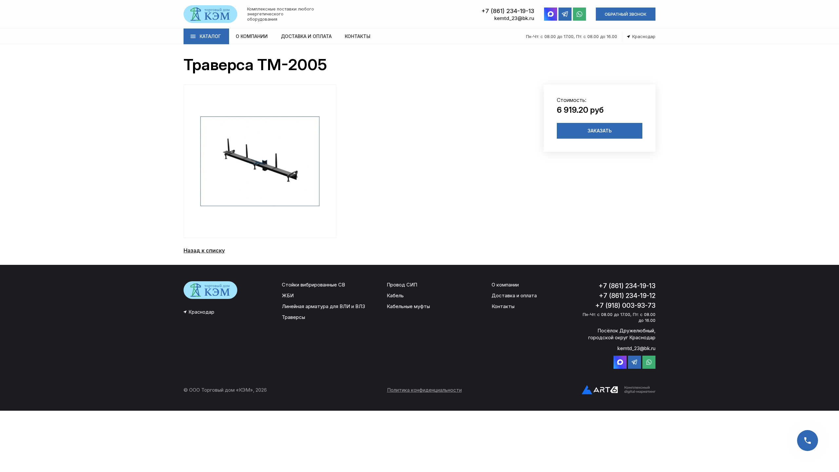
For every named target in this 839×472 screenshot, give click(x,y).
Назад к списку (204, 250)
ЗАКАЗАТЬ (600, 130)
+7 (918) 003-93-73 (625, 305)
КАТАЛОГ (210, 36)
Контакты (503, 306)
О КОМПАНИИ (252, 36)
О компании (505, 285)
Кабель (395, 295)
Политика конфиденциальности (424, 390)
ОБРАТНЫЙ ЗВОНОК (626, 14)
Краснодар (201, 312)
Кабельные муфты (408, 306)
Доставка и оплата (514, 295)
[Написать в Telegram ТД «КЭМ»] (565, 14)
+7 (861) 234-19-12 (627, 296)
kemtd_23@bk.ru (636, 348)
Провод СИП (402, 285)
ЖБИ (288, 295)
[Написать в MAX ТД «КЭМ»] (550, 14)
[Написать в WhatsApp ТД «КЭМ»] (579, 14)
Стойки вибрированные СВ (313, 285)
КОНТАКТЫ (357, 36)
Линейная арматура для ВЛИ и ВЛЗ (323, 306)
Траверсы (293, 317)
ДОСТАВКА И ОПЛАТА (306, 36)
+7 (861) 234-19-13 (626, 286)
